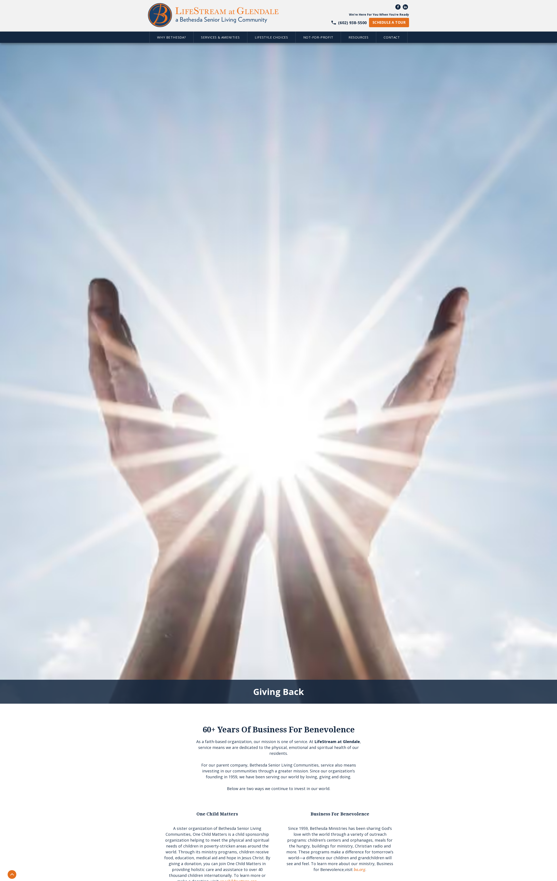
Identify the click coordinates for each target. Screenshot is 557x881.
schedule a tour (389, 22)
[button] (171, 37)
